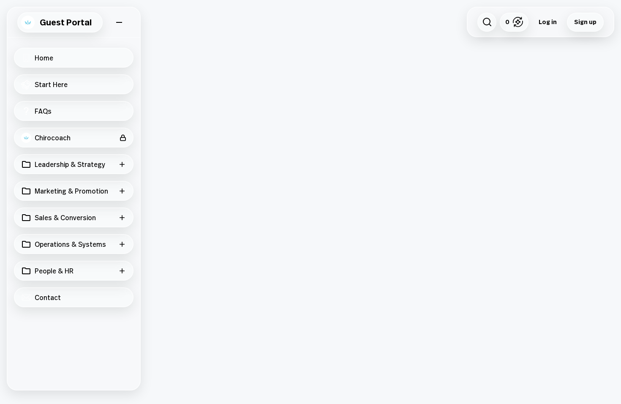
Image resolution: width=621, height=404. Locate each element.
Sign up (585, 22)
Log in (548, 22)
